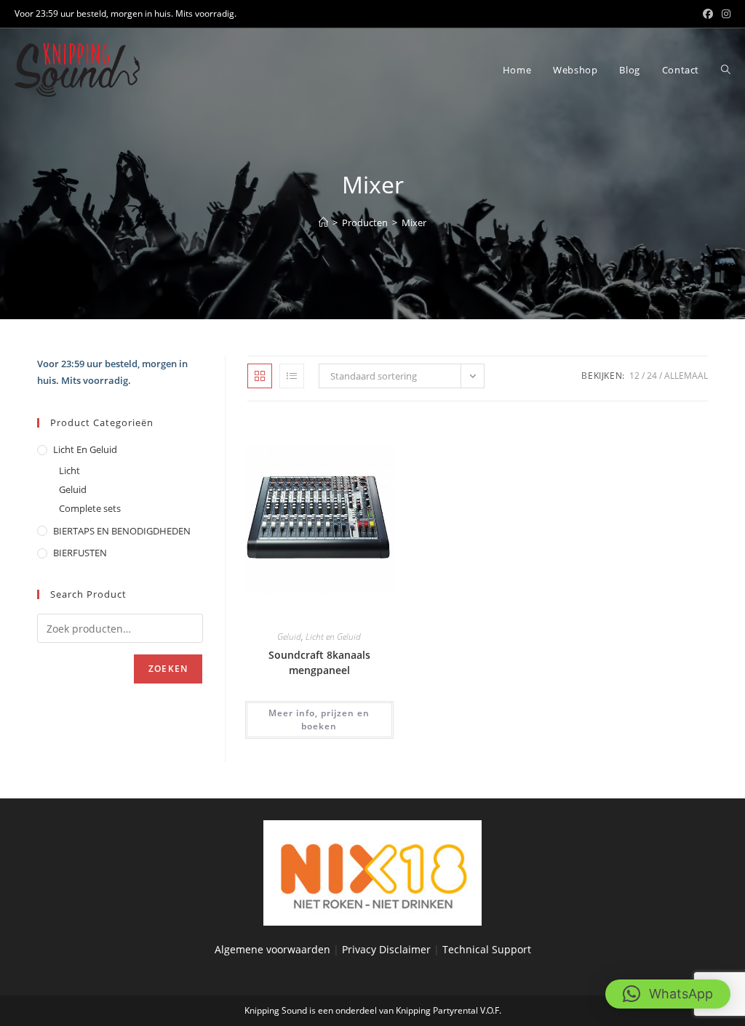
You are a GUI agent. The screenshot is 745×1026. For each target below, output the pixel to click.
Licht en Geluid (333, 636)
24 (652, 375)
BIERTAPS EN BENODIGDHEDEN (122, 530)
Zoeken (168, 668)
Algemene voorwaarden (272, 949)
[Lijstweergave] (291, 376)
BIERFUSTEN (80, 552)
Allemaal (686, 375)
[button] (667, 994)
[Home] (323, 222)
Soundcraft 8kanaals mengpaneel (319, 662)
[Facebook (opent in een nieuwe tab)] (707, 14)
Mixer (414, 222)
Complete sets (90, 508)
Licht (69, 470)
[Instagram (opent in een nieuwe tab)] (723, 14)
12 (634, 375)
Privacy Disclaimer (388, 949)
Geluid (289, 636)
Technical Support (486, 949)
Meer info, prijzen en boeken (319, 719)
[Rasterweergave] (259, 376)
